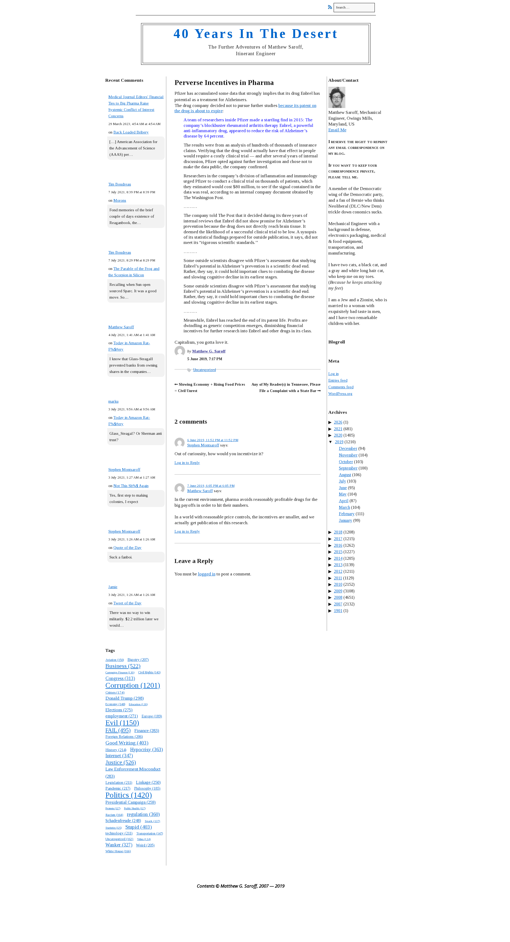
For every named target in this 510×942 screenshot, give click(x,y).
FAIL (118, 730)
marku (113, 401)
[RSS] (331, 7)
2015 (338, 551)
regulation (143, 814)
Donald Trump (124, 698)
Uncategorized (204, 370)
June (343, 487)
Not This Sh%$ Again (130, 486)
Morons (119, 200)
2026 (338, 422)
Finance (146, 730)
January (345, 520)
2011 (338, 578)
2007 (338, 604)
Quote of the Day (127, 547)
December (348, 448)
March (344, 507)
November (348, 455)
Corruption (132, 685)
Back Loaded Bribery (131, 132)
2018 (338, 532)
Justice (120, 762)
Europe (152, 716)
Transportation (149, 833)
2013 (338, 564)
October (346, 461)
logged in (206, 574)
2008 (338, 597)
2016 (338, 545)
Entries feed (337, 380)
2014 (338, 558)
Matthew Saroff (121, 327)
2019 (339, 442)
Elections (119, 709)
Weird (145, 845)
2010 (338, 584)
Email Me (337, 129)
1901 (338, 610)
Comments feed (341, 387)
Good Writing (126, 743)
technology (119, 833)
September (348, 468)
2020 (338, 435)
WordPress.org (340, 394)
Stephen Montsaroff (124, 469)
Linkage (148, 782)
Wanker (118, 845)
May (343, 494)
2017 (338, 538)
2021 (338, 429)
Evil (122, 723)
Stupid (138, 827)
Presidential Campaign (130, 802)
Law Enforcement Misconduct (132, 773)
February (347, 513)
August (345, 474)
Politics (128, 795)
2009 (338, 591)
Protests (112, 808)
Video (144, 839)
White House (118, 851)
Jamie (112, 587)
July (342, 481)
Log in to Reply (187, 463)
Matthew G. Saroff (209, 351)
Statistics (113, 827)
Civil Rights (149, 672)
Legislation (118, 782)
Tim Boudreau (119, 184)
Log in (333, 374)
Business (123, 666)
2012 (338, 571)
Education (138, 704)
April (343, 500)
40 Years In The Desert (255, 33)
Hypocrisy (146, 749)
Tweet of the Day (127, 603)
